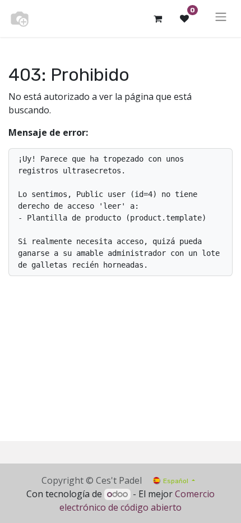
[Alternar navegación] (221, 18)
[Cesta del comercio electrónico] (157, 18)
